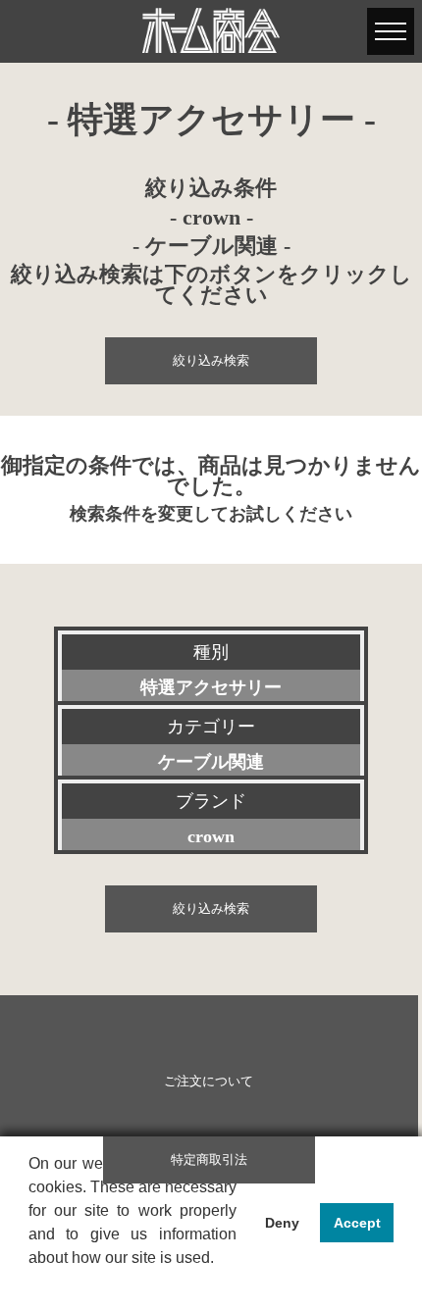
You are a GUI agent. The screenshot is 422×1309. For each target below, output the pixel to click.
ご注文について (208, 1081)
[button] (31, 1283)
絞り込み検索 (211, 361)
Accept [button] (357, 1223)
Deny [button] (282, 1223)
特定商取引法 (209, 1160)
